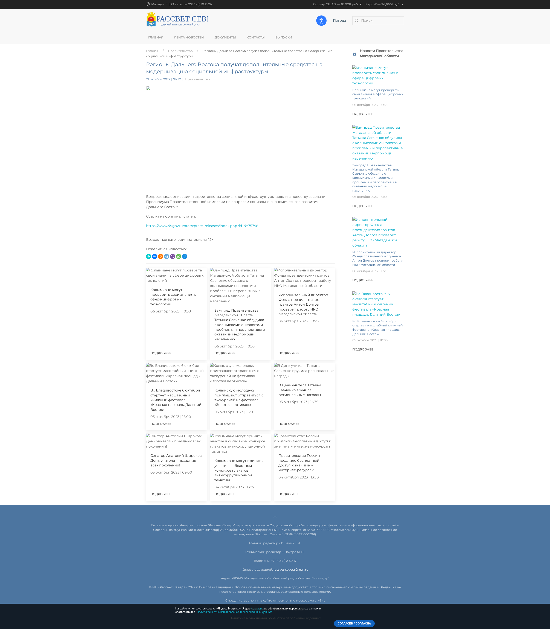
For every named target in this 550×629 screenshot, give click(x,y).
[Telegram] (166, 256)
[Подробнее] (378, 75)
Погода (339, 20)
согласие (257, 608)
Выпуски (283, 37)
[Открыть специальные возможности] (321, 20)
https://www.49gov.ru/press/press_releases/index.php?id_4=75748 (202, 226)
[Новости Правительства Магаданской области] (354, 53)
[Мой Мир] (184, 256)
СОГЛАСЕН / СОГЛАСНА (354, 623)
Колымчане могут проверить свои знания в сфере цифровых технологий (377, 94)
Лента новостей (189, 37)
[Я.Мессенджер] (148, 256)
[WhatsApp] (178, 256)
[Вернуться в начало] (177, 20)
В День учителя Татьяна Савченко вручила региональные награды (299, 390)
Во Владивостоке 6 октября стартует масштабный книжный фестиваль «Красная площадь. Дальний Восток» (175, 400)
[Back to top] (275, 516)
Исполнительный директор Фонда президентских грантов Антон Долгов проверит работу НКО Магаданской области (303, 304)
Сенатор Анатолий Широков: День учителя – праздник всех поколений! (176, 460)
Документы (225, 37)
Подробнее (160, 353)
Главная (155, 37)
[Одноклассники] (160, 256)
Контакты (256, 37)
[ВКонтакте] (154, 256)
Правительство (180, 51)
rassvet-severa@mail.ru (291, 569)
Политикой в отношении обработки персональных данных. (235, 612)
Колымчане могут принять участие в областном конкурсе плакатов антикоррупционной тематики (238, 470)
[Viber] (172, 256)
